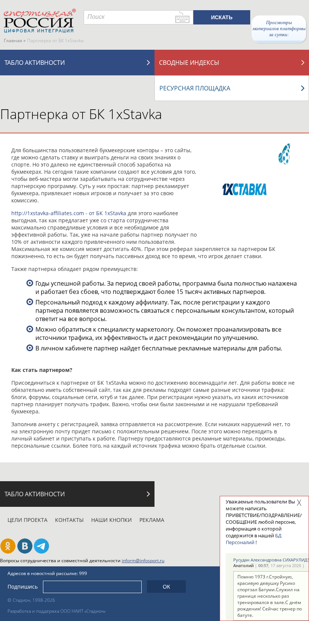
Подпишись (23, 586)
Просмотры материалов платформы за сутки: (279, 28)
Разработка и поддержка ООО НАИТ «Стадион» (57, 611)
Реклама (151, 519)
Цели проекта (27, 519)
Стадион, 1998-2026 (34, 600)
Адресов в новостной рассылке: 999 (47, 573)
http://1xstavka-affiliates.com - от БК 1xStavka (68, 213)
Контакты (69, 519)
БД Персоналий (253, 539)
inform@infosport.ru (143, 560)
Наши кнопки (111, 519)
